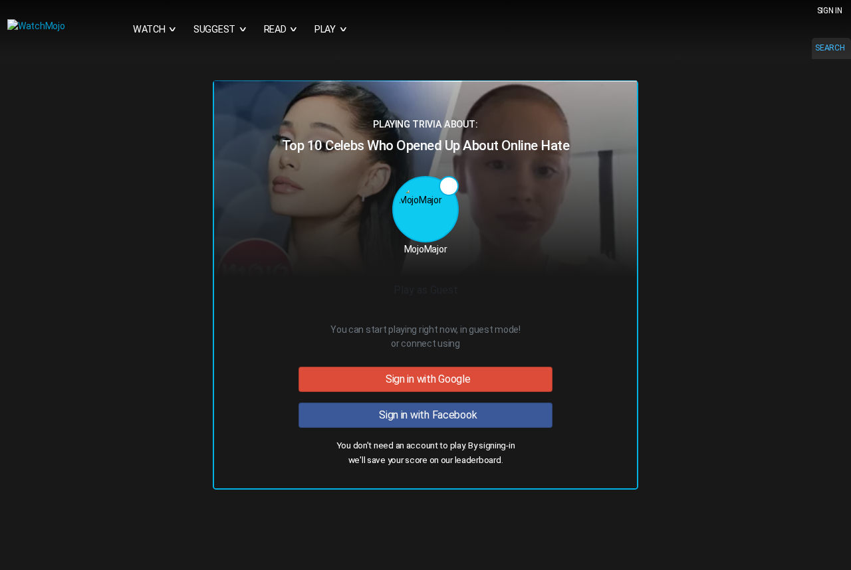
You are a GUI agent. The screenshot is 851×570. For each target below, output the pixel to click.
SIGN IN (829, 10)
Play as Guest (426, 290)
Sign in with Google (425, 379)
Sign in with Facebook (425, 415)
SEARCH (829, 47)
